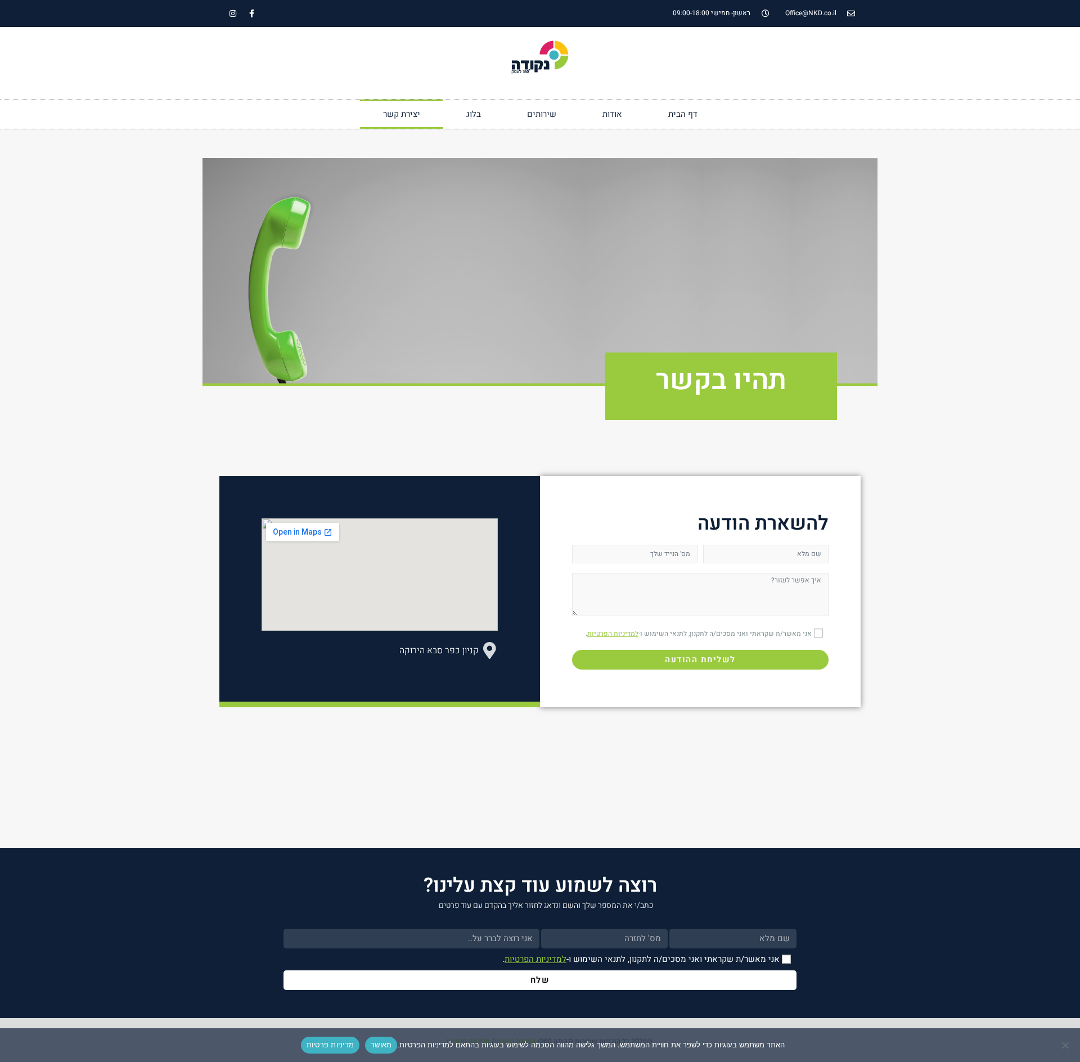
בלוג (473, 114)
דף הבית (683, 114)
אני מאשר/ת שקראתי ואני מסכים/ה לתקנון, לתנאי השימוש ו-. (699, 634)
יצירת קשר (401, 114)
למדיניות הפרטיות (612, 634)
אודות (612, 114)
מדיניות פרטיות (330, 1044)
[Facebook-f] (251, 13)
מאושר (381, 1044)
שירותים (541, 114)
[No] (1066, 1045)
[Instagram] (233, 13)
